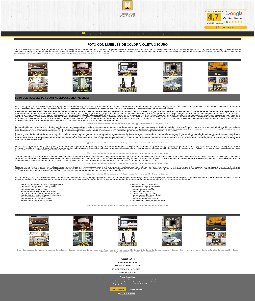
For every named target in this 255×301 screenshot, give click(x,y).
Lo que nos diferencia (117, 34)
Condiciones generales (137, 34)
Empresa (103, 34)
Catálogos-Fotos (91, 34)
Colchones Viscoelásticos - (162, 250)
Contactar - (73, 250)
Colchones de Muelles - (193, 250)
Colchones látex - (178, 250)
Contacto (178, 34)
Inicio (77, 34)
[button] (127, 294)
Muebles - (112, 250)
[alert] (127, 287)
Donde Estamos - (62, 250)
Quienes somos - (29, 250)
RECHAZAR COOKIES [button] (136, 289)
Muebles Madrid (136, 250)
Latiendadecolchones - (95, 250)
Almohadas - (135, 252)
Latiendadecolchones (147, 252)
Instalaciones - (50, 250)
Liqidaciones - (82, 250)
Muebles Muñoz (127, 15)
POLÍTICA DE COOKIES (140, 284)
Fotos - (106, 250)
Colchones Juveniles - (210, 250)
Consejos (153, 34)
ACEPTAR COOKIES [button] (118, 289)
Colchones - (147, 250)
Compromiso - (40, 250)
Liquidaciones (166, 34)
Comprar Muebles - (123, 250)
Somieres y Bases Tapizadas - (120, 252)
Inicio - (20, 250)
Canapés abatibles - (225, 250)
